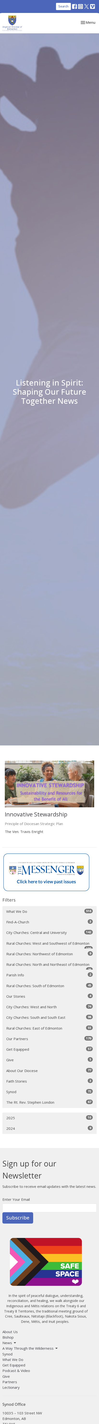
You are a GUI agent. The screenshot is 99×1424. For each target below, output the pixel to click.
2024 (48, 1128)
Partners (9, 1381)
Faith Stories (48, 1081)
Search (63, 6)
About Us (10, 1331)
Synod (48, 1091)
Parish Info (48, 974)
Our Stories (48, 996)
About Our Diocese (48, 1070)
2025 (48, 1117)
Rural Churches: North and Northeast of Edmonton (48, 966)
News (7, 1342)
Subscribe (17, 1217)
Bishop (8, 1337)
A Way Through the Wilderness (28, 1348)
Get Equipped (48, 1049)
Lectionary (11, 1387)
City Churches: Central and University (48, 932)
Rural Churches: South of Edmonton (48, 985)
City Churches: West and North (48, 1006)
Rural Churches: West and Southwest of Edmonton (48, 945)
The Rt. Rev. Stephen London (48, 1102)
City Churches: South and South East (48, 1017)
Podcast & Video (16, 1370)
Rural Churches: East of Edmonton (48, 1028)
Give (48, 1059)
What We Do (48, 911)
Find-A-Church (48, 921)
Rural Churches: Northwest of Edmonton (48, 953)
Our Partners (48, 1038)
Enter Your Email (16, 1199)
